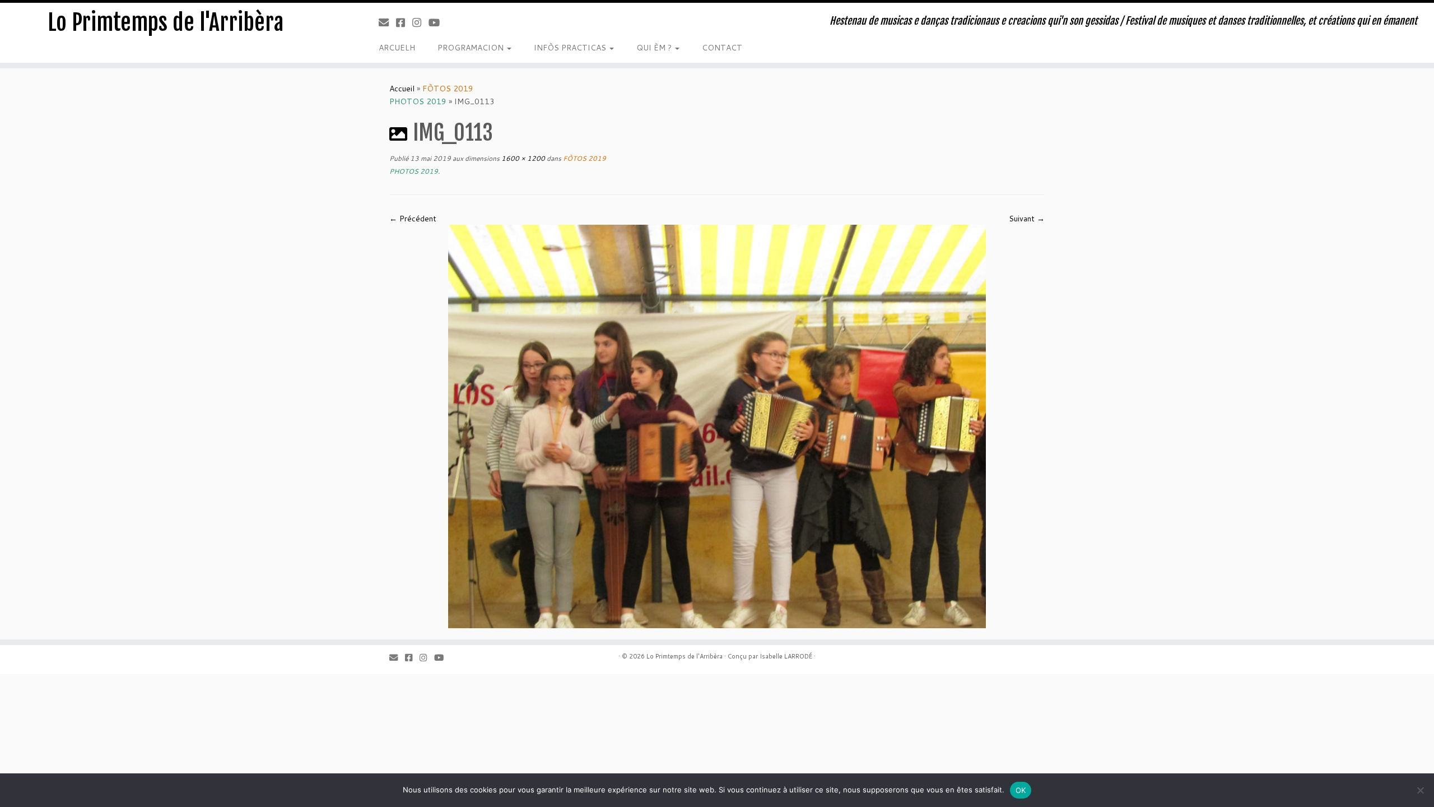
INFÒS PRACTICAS (571, 47)
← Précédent (412, 218)
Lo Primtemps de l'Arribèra (165, 22)
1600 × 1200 (522, 158)
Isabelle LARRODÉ (786, 656)
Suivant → (1027, 218)
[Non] (1420, 790)
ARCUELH (397, 47)
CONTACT (722, 47)
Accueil (402, 88)
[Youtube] (438, 22)
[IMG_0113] (717, 426)
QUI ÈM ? (655, 47)
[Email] (387, 22)
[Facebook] (404, 22)
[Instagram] (420, 22)
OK (1021, 790)
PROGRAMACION (471, 47)
